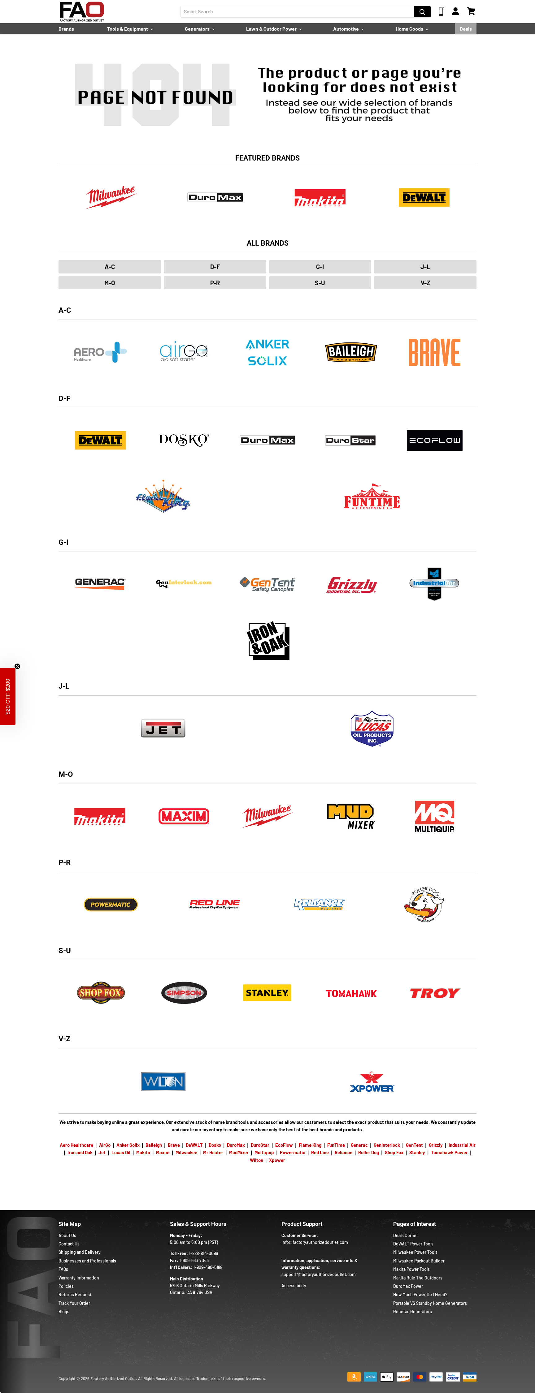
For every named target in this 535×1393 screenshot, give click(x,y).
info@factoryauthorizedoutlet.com (314, 1242)
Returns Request (75, 1294)
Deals (466, 29)
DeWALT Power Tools (413, 1243)
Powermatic (292, 1152)
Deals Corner (405, 1235)
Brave (174, 1145)
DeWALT (194, 1145)
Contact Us (69, 1243)
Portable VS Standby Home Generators (430, 1303)
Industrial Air (462, 1145)
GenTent (414, 1145)
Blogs (64, 1311)
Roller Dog (368, 1152)
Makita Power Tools (411, 1269)
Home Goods (410, 29)
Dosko (215, 1145)
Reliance (343, 1152)
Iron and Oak (80, 1152)
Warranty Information (79, 1277)
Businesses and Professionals (87, 1260)
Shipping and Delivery (80, 1252)
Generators (198, 29)
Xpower (277, 1160)
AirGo (105, 1145)
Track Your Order (74, 1303)
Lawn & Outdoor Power (272, 29)
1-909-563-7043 (194, 1260)
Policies (66, 1286)
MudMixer (239, 1152)
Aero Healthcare (76, 1145)
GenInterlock (387, 1145)
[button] (7, 696)
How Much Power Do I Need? (420, 1294)
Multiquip (264, 1152)
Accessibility (293, 1285)
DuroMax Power (408, 1286)
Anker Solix (128, 1145)
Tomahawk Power (449, 1152)
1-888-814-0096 (203, 1253)
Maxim (163, 1152)
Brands (66, 29)
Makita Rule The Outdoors (417, 1277)
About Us (67, 1235)
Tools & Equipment (128, 29)
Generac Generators (412, 1311)
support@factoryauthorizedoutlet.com (318, 1274)
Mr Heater (213, 1152)
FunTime (336, 1145)
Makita (143, 1152)
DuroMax (236, 1145)
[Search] (422, 11)
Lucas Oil (120, 1152)
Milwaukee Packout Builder (419, 1260)
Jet (102, 1152)
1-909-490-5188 (207, 1267)
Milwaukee (186, 1152)
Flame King (310, 1145)
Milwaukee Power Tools (415, 1252)
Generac (359, 1145)
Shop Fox (394, 1152)
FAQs (63, 1269)
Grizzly (436, 1145)
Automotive (346, 29)
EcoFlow (284, 1145)
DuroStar (260, 1145)
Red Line (320, 1152)
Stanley (417, 1152)
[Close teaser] (17, 666)
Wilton (256, 1160)
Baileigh (154, 1145)
